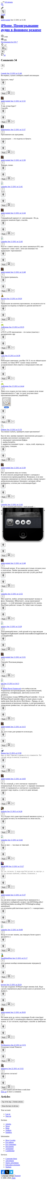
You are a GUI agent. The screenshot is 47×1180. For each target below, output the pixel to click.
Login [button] (3, 15)
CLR (3, 356)
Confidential (9, 1151)
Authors (8, 1130)
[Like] (3, 83)
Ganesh (3, 73)
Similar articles (18, 1102)
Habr (13, 1178)
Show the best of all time (10, 1106)
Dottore (3, 430)
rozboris (4, 811)
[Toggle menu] (2, 2)
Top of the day (6, 1102)
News (7, 1126)
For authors (9, 1142)
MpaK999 (4, 866)
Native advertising (12, 1163)
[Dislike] (3, 89)
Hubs (7, 1128)
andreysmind (5, 20)
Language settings (8, 1176)
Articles (8, 1124)
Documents (9, 1147)
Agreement (9, 1149)
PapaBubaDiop (6, 958)
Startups (8, 1167)
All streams (9, 2)
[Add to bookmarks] (9, 93)
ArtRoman (5, 327)
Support (18, 1176)
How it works (10, 1140)
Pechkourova (5, 1045)
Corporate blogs (11, 1159)
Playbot (3, 299)
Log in (7, 1114)
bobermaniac (5, 130)
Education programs (12, 1165)
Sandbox (8, 1132)
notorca (3, 627)
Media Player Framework (12, 689)
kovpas (3, 985)
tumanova (4, 1069)
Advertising (9, 1161)
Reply (4, 93)
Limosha (4, 187)
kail (2, 684)
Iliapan (3, 753)
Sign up (4, 1092)
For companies (10, 1144)
